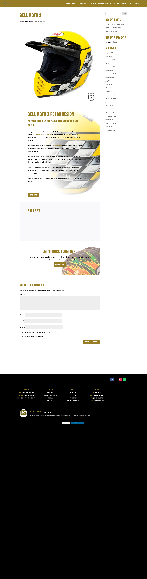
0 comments (46, 21)
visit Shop (33, 195)
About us (75, 3)
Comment (23, 294)
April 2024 (108, 91)
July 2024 (108, 81)
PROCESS (93, 3)
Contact (125, 3)
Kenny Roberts (57, 145)
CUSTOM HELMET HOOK (113, 28)
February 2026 (110, 60)
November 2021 (110, 130)
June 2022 (108, 126)
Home (68, 3)
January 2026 (109, 63)
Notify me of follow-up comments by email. (36, 332)
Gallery (83, 3)
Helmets (40, 21)
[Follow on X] (116, 379)
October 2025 (109, 70)
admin (22, 21)
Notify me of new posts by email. (32, 336)
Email (22, 321)
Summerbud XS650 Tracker (43, 134)
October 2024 (109, 77)
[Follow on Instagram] (120, 379)
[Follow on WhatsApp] (124, 379)
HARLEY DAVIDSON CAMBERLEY (115, 24)
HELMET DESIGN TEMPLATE (106, 3)
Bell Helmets (34, 21)
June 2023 (108, 102)
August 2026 (109, 53)
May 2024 (108, 88)
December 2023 (110, 95)
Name (22, 315)
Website (22, 327)
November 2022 (110, 116)
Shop (118, 3)
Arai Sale (114, 42)
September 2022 (110, 123)
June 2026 (108, 56)
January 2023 (109, 112)
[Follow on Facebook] (112, 379)
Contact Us (59, 264)
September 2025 (110, 74)
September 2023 (110, 98)
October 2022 (109, 119)
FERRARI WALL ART (111, 31)
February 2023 (110, 109)
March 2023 (109, 105)
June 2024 (108, 84)
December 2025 (110, 67)
